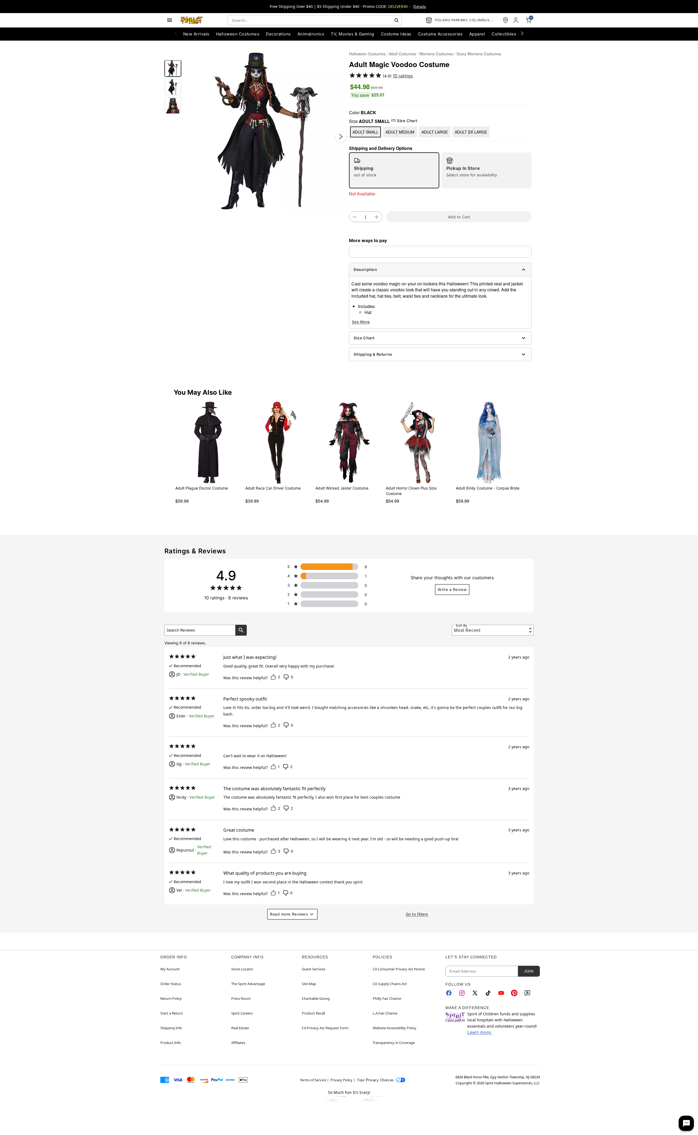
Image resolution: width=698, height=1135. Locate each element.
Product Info (170, 1042)
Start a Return (171, 1013)
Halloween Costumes (367, 53)
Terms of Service (313, 1079)
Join (528, 971)
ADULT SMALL (365, 132)
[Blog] (527, 993)
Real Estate (240, 1027)
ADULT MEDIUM (400, 132)
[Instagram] (462, 993)
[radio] (394, 170)
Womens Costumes (436, 53)
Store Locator (242, 969)
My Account (170, 969)
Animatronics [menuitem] (310, 34)
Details (419, 6)
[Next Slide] (340, 136)
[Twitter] (475, 993)
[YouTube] (501, 993)
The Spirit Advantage (248, 983)
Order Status (170, 983)
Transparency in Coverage (394, 1042)
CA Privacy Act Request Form (325, 1027)
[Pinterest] (514, 993)
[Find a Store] (505, 20)
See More (361, 321)
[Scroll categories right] (522, 33)
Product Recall (313, 1013)
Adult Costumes (402, 53)
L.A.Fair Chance (385, 1013)
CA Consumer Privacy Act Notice (399, 969)
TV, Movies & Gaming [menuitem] (352, 34)
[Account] (516, 20)
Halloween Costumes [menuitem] (238, 34)
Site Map (309, 983)
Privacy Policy (341, 1079)
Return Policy (171, 998)
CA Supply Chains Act (390, 983)
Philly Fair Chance (387, 998)
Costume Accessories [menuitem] (440, 34)
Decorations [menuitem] (278, 34)
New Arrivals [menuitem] (196, 34)
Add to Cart (459, 217)
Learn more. (479, 1032)
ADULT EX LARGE (471, 132)
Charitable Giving (316, 998)
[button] (265, 131)
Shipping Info (171, 1027)
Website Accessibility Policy (394, 1027)
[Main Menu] (169, 20)
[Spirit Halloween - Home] (191, 20)
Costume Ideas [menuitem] (396, 34)
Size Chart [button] (407, 120)
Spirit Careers (242, 1013)
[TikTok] (488, 993)
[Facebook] (449, 993)
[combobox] (314, 20)
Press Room (241, 998)
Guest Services (313, 969)
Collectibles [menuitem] (504, 34)
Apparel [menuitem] (477, 34)
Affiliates (238, 1042)
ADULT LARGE (435, 132)
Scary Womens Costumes (478, 53)
